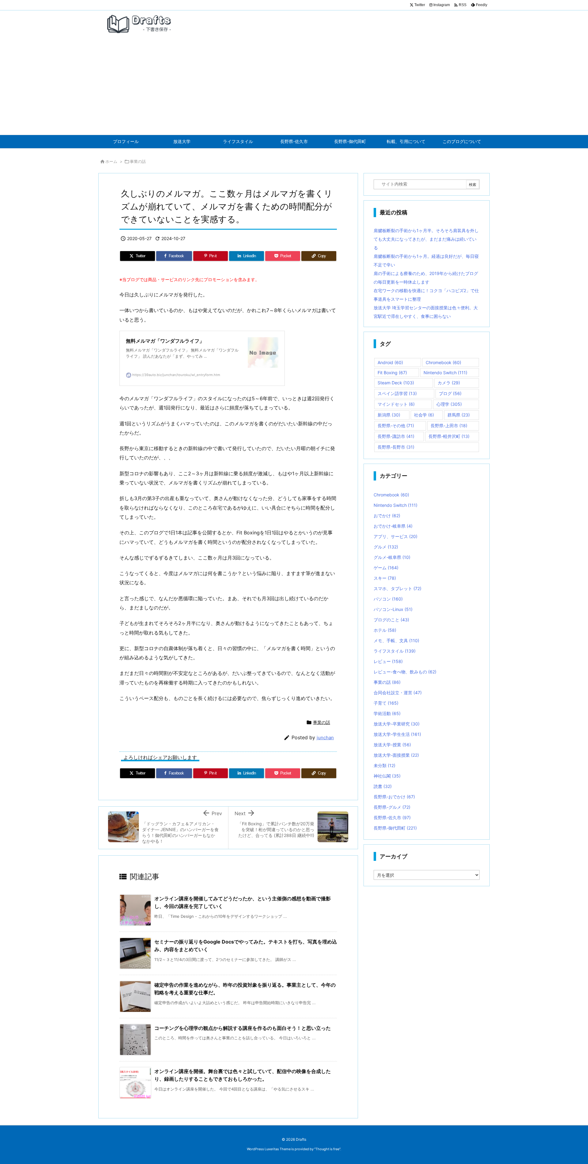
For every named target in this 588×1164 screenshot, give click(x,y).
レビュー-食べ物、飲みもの (405, 671)
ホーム (111, 161)
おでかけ (387, 515)
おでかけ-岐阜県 (393, 526)
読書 (383, 786)
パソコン (388, 598)
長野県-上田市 (449, 425)
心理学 (449, 404)
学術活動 (387, 713)
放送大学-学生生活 (397, 734)
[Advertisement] (294, 89)
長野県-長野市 (396, 447)
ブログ (450, 393)
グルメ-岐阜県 (392, 557)
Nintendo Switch (445, 372)
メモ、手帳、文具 (396, 640)
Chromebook (443, 362)
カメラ (449, 382)
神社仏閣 (387, 775)
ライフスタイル (395, 651)
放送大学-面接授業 (396, 755)
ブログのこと (391, 619)
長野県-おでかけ (394, 796)
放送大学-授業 (392, 744)
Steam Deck (396, 382)
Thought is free (327, 1149)
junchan (325, 737)
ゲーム (386, 567)
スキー (385, 578)
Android (390, 362)
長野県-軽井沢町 (448, 436)
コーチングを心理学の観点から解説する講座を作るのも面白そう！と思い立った (242, 1028)
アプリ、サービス (395, 536)
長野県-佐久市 (392, 817)
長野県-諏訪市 (396, 436)
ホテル (385, 630)
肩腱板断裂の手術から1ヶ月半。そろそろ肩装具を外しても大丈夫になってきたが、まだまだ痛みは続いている (426, 239)
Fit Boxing (392, 372)
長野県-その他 (396, 425)
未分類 (384, 765)
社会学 (424, 414)
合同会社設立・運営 (398, 692)
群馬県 (458, 414)
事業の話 (138, 161)
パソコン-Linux (393, 609)
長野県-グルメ (392, 807)
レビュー (388, 661)
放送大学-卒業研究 (397, 723)
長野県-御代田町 (395, 828)
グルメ (386, 546)
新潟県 (389, 414)
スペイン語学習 (397, 393)
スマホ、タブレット (397, 588)
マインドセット (396, 404)
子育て (386, 703)
